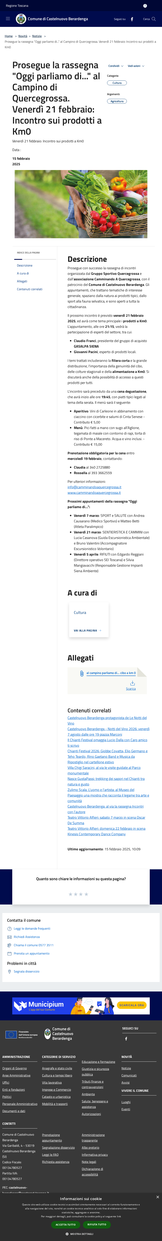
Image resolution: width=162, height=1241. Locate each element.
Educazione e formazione (98, 1061)
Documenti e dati (13, 1111)
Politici (6, 1096)
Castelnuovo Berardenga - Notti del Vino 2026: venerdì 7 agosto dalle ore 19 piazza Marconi (109, 731)
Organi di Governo (14, 1068)
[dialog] (81, 1217)
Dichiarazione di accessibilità (92, 1171)
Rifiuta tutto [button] (97, 1224)
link (119, 1216)
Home (9, 36)
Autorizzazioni (91, 1114)
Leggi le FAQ (50, 1154)
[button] (81, 1234)
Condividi (114, 66)
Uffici (5, 1082)
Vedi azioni (134, 66)
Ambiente (88, 1094)
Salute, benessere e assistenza (95, 1104)
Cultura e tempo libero (57, 1075)
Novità (22, 36)
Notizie (37, 36)
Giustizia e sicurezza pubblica (95, 1071)
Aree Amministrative (16, 1075)
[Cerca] (153, 19)
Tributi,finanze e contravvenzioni (93, 1084)
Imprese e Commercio (56, 1089)
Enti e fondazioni (13, 1089)
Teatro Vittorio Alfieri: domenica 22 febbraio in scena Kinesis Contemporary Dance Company (106, 831)
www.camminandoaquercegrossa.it (94, 492)
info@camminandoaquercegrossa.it (94, 487)
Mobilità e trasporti (55, 1103)
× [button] (157, 1197)
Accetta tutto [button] (66, 1224)
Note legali (89, 1161)
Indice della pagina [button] (28, 252)
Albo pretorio (90, 1147)
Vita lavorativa (52, 1082)
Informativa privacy (95, 1154)
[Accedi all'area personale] (145, 5)
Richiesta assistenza (55, 1161)
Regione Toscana (17, 5)
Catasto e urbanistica (56, 1096)
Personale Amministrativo (19, 1103)
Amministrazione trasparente (93, 1137)
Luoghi (126, 1102)
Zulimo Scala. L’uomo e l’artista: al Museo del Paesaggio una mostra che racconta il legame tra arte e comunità (108, 795)
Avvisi (126, 1082)
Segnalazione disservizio (58, 1147)
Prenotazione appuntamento (52, 1137)
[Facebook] (130, 19)
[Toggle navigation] (8, 18)
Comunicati (129, 1075)
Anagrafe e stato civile (57, 1068)
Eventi (126, 1109)
